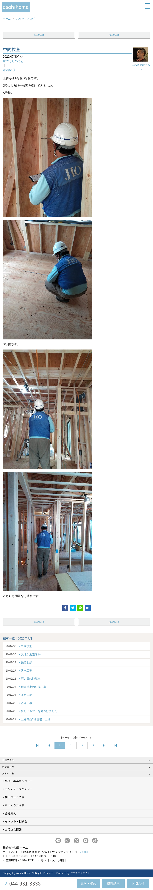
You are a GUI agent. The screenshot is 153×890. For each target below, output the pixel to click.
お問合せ (138, 883)
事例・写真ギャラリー (19, 781)
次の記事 (114, 34)
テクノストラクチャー (19, 789)
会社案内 (10, 813)
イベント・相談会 (16, 821)
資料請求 (113, 883)
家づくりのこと (13, 61)
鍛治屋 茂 (9, 70)
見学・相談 (88, 883)
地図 (85, 851)
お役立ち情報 (13, 829)
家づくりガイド (14, 805)
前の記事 (39, 34)
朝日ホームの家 (14, 797)
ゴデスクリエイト (80, 873)
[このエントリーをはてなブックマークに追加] (88, 608)
